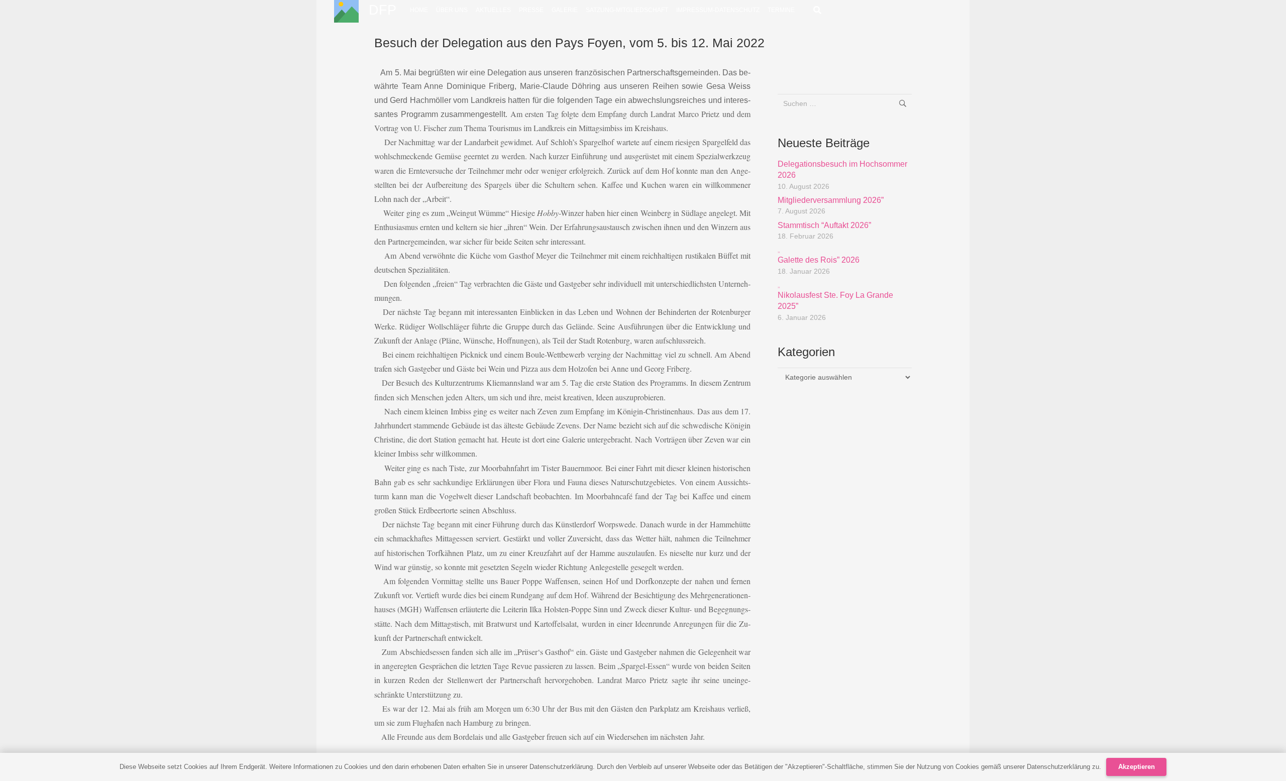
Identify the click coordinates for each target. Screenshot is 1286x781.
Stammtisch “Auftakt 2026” (824, 225)
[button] (817, 10)
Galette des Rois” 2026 (819, 255)
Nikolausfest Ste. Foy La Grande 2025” (835, 296)
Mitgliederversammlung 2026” (831, 200)
